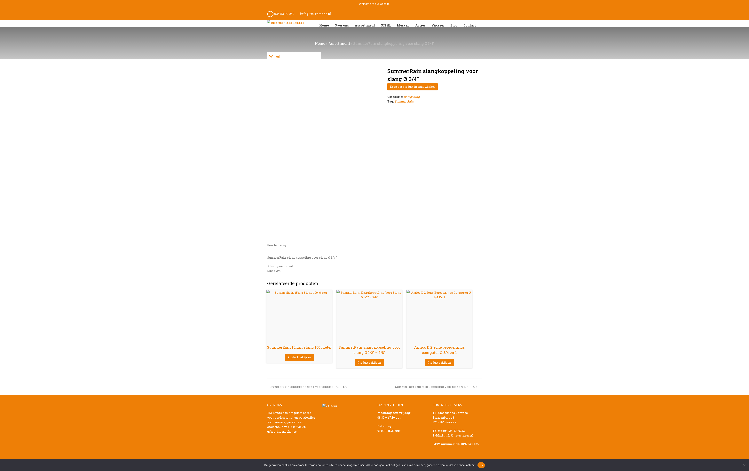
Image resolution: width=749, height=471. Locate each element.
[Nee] (744, 465)
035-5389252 (456, 431)
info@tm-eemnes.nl (315, 14)
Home (320, 43)
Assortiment (339, 43)
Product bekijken (299, 357)
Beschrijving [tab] (276, 245)
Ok (481, 465)
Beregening (412, 97)
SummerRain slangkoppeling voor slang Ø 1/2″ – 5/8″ (309, 387)
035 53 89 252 (283, 14)
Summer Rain (404, 101)
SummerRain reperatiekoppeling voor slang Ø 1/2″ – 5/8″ (436, 387)
